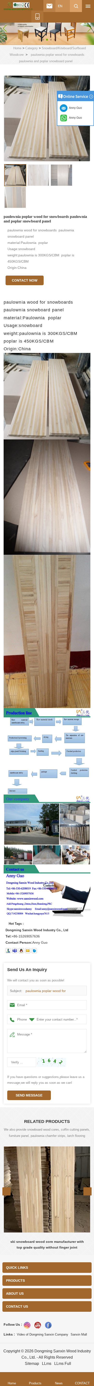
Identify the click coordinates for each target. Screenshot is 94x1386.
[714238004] (21, 950)
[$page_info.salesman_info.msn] (8, 950)
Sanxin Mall (79, 1334)
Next (87, 1191)
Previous (6, 1191)
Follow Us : (13, 1324)
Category (31, 48)
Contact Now (24, 280)
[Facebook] (48, 1325)
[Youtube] (37, 1325)
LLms (46, 1363)
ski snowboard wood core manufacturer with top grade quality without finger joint (47, 1244)
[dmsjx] (34, 950)
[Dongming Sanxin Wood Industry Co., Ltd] (18, 6)
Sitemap (32, 1363)
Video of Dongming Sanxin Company (42, 1334)
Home (17, 48)
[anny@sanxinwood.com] (27, 950)
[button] (39, 40)
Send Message (29, 1095)
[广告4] (47, 28)
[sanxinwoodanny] (14, 950)
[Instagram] (27, 1325)
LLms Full (62, 1363)
